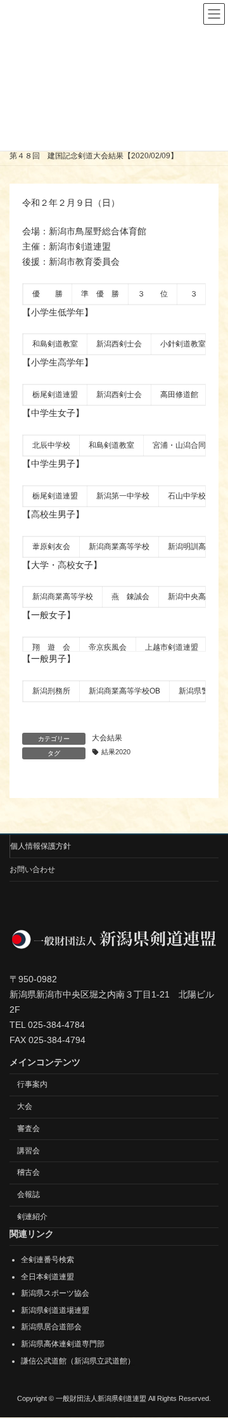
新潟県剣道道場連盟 (55, 1310)
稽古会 (28, 1172)
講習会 (28, 1150)
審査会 (28, 1128)
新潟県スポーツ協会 (55, 1293)
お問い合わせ (32, 869)
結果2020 (115, 752)
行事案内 (32, 1084)
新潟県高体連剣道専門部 (62, 1343)
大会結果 (107, 737)
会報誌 (28, 1194)
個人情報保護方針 (40, 846)
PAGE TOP (210, 1362)
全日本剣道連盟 (47, 1276)
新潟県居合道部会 (51, 1327)
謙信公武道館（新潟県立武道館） (78, 1361)
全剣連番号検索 (47, 1259)
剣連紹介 (32, 1216)
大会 (24, 1106)
